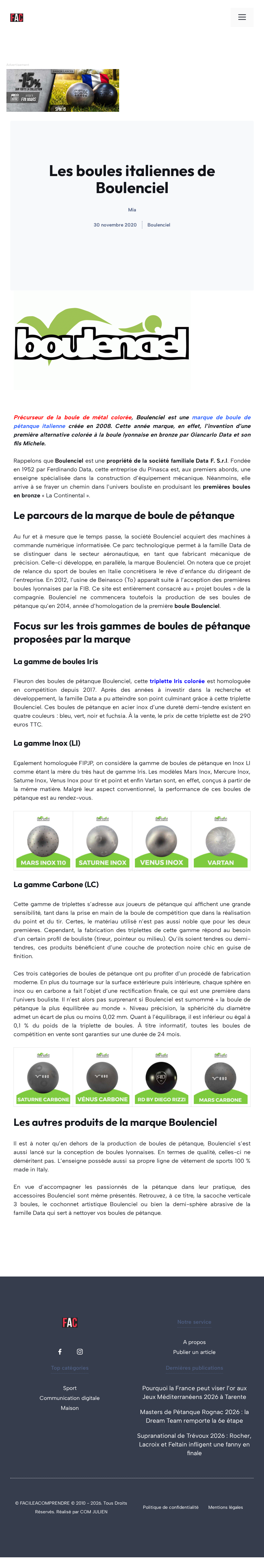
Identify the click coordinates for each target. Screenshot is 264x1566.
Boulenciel (158, 225)
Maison (70, 1408)
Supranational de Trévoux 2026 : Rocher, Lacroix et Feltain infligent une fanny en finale (194, 1444)
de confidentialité (181, 1507)
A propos (194, 1342)
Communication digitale (70, 1398)
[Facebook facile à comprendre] (60, 1352)
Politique (153, 1507)
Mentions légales (225, 1507)
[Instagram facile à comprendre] (80, 1352)
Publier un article (194, 1352)
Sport (70, 1388)
